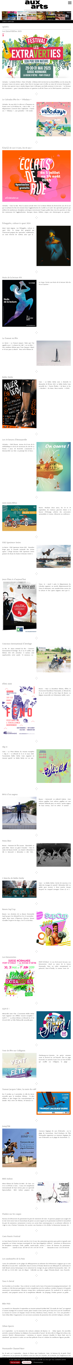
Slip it (4, 747)
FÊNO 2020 (7, 684)
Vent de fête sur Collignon (13, 1050)
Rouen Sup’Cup (8, 909)
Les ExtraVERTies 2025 (12, 31)
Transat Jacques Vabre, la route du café (19, 1089)
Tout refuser (27, 1362)
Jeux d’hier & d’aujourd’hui (14, 579)
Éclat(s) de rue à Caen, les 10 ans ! (17, 148)
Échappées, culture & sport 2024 (16, 223)
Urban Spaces (8, 1326)
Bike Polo (6, 1303)
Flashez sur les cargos (11, 1214)
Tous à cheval (8, 1281)
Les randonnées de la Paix (13, 1259)
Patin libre (6, 841)
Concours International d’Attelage (17, 643)
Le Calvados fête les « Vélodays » (16, 99)
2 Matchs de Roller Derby (13, 878)
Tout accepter (15, 1362)
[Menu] (69, 3)
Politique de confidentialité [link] (54, 1362)
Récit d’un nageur (10, 794)
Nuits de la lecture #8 (12, 277)
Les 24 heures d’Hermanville (14, 439)
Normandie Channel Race (13, 1348)
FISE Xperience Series (11, 542)
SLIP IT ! (6, 1009)
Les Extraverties (9, 957)
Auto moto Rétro (9, 503)
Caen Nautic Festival (11, 1236)
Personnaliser (38, 1362)
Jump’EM (6, 1126)
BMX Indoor (7, 1179)
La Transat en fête (10, 338)
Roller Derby (7, 377)
